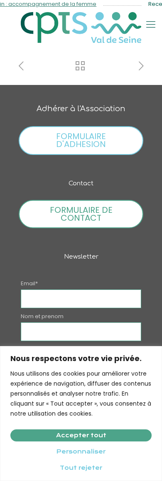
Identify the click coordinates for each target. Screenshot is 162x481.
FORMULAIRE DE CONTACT (81, 214)
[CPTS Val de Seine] (81, 27)
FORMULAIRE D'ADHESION (81, 140)
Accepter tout (81, 435)
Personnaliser (81, 451)
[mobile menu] (151, 24)
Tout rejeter (81, 467)
